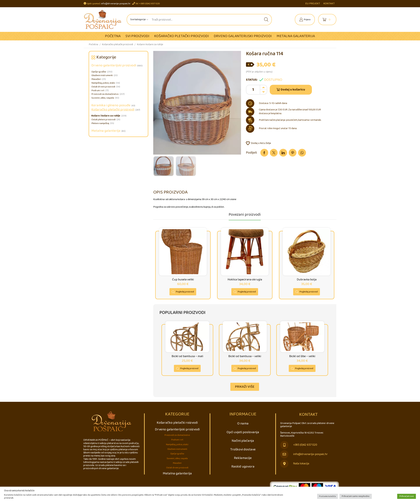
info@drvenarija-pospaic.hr (116, 3)
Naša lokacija (301, 464)
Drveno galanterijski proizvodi (243, 36)
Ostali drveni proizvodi (103, 86)
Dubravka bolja (306, 279)
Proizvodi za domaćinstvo (105, 94)
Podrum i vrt (97, 90)
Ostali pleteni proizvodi (103, 119)
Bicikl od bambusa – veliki (244, 356)
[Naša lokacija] (284, 464)
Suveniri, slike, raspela (102, 97)
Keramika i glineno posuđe (110, 105)
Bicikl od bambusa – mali (187, 356)
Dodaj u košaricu (293, 89)
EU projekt (312, 3)
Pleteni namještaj (100, 123)
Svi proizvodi (137, 36)
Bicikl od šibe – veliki (302, 356)
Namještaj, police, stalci (103, 82)
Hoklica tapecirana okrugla (245, 279)
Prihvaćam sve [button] (406, 496)
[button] (244, 387)
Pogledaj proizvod (185, 292)
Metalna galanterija (296, 36)
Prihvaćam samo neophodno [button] (355, 496)
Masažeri (96, 79)
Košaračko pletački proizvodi (181, 36)
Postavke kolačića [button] (327, 496)
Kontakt (329, 3)
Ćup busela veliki (183, 279)
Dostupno (273, 79)
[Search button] (266, 19)
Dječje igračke (98, 71)
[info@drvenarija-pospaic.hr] (284, 454)
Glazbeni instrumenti (102, 75)
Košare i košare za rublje (150, 44)
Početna (113, 36)
